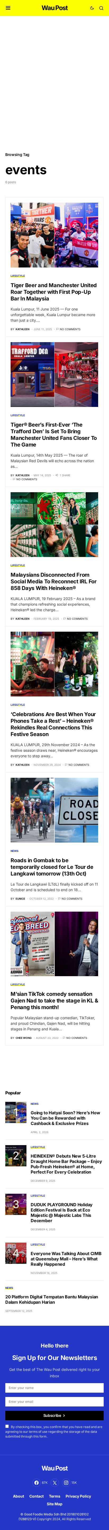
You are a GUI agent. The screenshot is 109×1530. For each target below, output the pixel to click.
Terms (54, 1496)
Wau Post (54, 8)
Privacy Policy (78, 1496)
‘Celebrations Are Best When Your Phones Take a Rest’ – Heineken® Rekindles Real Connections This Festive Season (53, 724)
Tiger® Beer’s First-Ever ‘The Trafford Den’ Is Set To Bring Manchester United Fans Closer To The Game (54, 435)
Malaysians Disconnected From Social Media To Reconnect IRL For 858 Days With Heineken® (54, 581)
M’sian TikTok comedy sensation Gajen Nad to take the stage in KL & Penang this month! (54, 1000)
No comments (70, 329)
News (15, 850)
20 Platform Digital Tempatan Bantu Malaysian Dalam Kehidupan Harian (51, 1299)
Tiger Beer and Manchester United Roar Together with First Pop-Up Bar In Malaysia (54, 292)
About (18, 1496)
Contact (36, 1496)
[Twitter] (55, 1482)
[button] (8, 8)
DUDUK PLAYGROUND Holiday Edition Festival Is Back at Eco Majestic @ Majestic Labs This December (62, 1212)
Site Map (54, 1504)
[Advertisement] (54, 83)
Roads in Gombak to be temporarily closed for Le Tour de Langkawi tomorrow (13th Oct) (52, 867)
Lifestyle (18, 275)
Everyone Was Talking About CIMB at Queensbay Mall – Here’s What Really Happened (66, 1259)
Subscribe (52, 1415)
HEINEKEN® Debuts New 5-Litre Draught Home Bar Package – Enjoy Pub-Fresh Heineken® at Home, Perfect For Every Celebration (66, 1164)
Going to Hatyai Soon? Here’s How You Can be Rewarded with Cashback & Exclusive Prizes (65, 1118)
